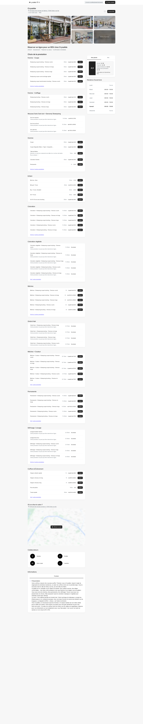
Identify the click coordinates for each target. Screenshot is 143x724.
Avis (108, 57)
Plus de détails (33, 155)
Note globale (94, 57)
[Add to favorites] (105, 11)
